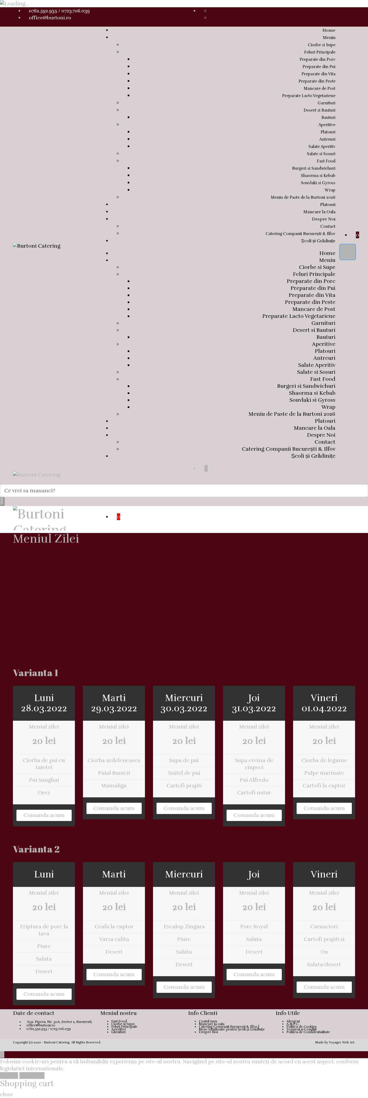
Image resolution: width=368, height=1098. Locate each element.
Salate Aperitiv (321, 146)
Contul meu (208, 1021)
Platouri (328, 132)
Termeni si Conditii (301, 1029)
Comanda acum (44, 815)
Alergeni (293, 1021)
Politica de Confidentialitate (308, 1032)
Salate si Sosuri (321, 153)
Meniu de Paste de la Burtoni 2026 (303, 197)
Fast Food (326, 161)
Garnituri (326, 103)
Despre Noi (323, 219)
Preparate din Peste (316, 81)
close (6, 1094)
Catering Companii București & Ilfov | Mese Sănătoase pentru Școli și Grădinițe (232, 1028)
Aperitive (326, 124)
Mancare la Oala (319, 212)
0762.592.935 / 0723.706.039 (59, 11)
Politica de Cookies (301, 1027)
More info (31, 1075)
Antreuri (327, 139)
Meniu (329, 37)
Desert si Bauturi (319, 110)
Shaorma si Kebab (318, 175)
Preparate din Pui (319, 66)
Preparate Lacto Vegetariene (308, 95)
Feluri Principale (319, 52)
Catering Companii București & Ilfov (300, 233)
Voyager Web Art (341, 1042)
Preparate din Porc (317, 59)
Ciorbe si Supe (321, 44)
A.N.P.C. (292, 1024)
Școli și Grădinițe (318, 241)
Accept (9, 1075)
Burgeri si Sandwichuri (313, 168)
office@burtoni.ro (50, 18)
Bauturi (328, 117)
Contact (327, 226)
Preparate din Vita (318, 74)
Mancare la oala (211, 1024)
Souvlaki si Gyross (318, 182)
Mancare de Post (319, 88)
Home (328, 30)
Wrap (330, 190)
